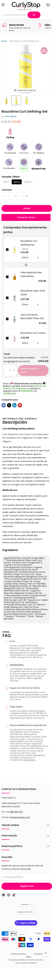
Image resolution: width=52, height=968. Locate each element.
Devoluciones (16, 665)
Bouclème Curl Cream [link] (33, 333)
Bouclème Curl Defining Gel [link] (29, 242)
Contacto (38, 954)
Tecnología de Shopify (26, 962)
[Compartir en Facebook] (3, 405)
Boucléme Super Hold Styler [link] (33, 292)
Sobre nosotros (18, 954)
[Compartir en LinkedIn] (14, 405)
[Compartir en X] (9, 405)
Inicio (4, 41)
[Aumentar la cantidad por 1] (26, 196)
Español (24, 904)
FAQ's (28, 956)
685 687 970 (16, 811)
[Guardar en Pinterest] (20, 405)
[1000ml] (28, 185)
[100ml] (6, 185)
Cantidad (6, 190)
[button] (6, 370)
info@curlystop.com (19, 817)
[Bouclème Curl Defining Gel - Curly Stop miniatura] (6, 100)
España (24, 912)
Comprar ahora (26, 217)
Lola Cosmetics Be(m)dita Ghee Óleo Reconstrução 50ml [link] (33, 316)
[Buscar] (33, 15)
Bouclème (11, 116)
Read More (29, 759)
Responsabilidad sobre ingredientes (28, 725)
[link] (14, 249)
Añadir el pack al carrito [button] (28, 370)
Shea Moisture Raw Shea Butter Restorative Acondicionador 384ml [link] (31, 274)
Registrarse (26, 886)
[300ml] (17, 185)
